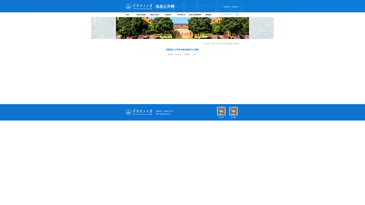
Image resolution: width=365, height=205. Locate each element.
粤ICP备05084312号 (163, 114)
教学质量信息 (229, 43)
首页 (127, 14)
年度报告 (168, 14)
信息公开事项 (219, 43)
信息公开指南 (141, 14)
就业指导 (237, 43)
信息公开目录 (154, 14)
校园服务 (208, 14)
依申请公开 (181, 14)
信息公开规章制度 (195, 14)
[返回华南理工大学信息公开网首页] (138, 6)
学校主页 (226, 7)
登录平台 (235, 7)
